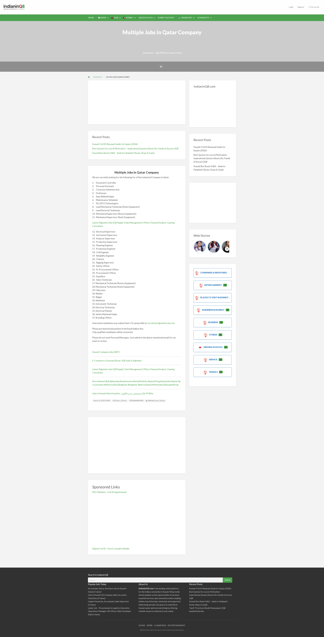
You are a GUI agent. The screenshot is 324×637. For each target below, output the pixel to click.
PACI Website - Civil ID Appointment (109, 492)
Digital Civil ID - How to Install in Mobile (110, 548)
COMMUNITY (203, 18)
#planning (114, 381)
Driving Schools (213, 347)
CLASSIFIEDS (160, 625)
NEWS (150, 625)
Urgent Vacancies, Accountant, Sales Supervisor (108, 601)
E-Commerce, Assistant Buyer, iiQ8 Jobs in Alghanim (117, 360)
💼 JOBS (114, 18)
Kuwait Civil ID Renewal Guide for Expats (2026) (115, 144)
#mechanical (159, 384)
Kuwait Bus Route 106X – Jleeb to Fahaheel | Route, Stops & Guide (123, 153)
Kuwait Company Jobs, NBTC (106, 352)
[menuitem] (291, 7)
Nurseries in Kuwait (213, 310)
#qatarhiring (154, 381)
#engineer (133, 384)
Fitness (213, 334)
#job (107, 381)
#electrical (109, 384)
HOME (91, 18)
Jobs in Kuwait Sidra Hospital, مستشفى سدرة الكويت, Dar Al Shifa (122, 393)
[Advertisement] (158, 6)
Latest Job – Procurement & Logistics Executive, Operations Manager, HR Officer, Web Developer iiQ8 (109, 611)
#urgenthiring (171, 384)
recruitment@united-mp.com (161, 323)
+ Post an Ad (313, 7)
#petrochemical (145, 384)
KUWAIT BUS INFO (166, 18)
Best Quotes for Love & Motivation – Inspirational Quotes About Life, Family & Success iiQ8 (135, 148)
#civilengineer (121, 384)
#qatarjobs (165, 381)
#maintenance (126, 381)
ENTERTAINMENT (176, 625)
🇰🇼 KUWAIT (128, 18)
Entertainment (213, 285)
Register (300, 7)
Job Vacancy (148, 52)
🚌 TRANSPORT (185, 18)
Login (291, 7)
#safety (143, 381)
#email (136, 381)
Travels (213, 372)
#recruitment (98, 381)
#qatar (174, 381)
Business (213, 322)
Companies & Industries (213, 272)
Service (213, 359)
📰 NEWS (102, 18)
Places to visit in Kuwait (214, 297)
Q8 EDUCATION (146, 18)
